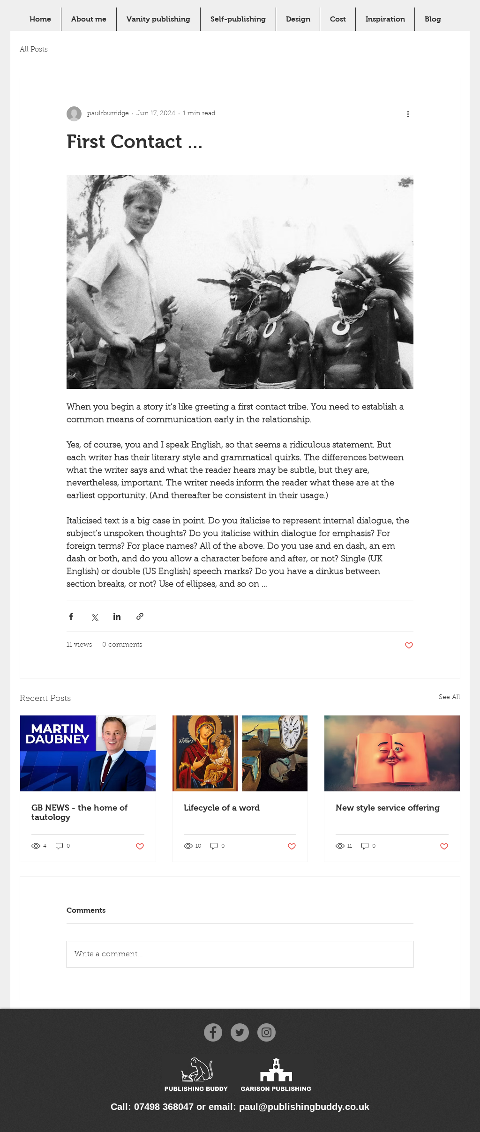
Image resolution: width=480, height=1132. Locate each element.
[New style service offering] (392, 753)
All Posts (34, 49)
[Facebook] (213, 1032)
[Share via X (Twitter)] (94, 616)
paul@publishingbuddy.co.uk (304, 1107)
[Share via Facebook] (71, 616)
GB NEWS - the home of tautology (79, 812)
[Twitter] (240, 1032)
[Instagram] (266, 1032)
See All (449, 697)
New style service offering (388, 807)
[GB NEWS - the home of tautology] (88, 753)
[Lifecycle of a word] (240, 753)
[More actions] (407, 113)
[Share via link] (139, 616)
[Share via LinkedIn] (116, 616)
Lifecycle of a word (222, 807)
